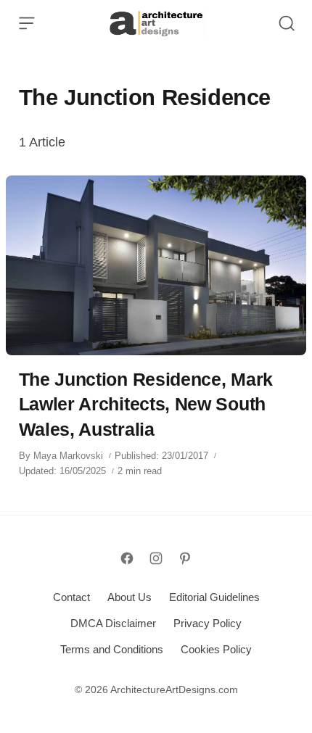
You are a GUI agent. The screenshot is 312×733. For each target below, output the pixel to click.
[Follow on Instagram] (156, 558)
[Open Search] (286, 23)
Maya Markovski (68, 455)
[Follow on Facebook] (127, 558)
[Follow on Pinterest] (185, 558)
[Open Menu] (26, 23)
